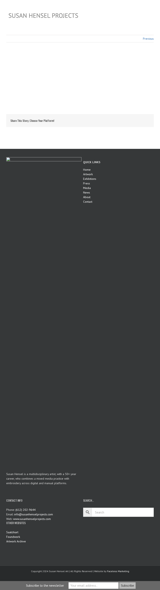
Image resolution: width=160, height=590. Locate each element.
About (86, 197)
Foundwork (13, 537)
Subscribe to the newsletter (45, 586)
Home (87, 170)
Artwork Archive (16, 541)
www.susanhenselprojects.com (32, 519)
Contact (87, 202)
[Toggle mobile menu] (152, 6)
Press (86, 183)
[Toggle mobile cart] (144, 6)
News (86, 192)
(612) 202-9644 (25, 510)
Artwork (88, 174)
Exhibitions (89, 179)
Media (87, 188)
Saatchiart (12, 532)
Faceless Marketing (118, 571)
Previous (148, 39)
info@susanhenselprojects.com (33, 514)
